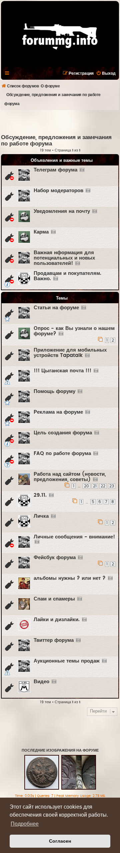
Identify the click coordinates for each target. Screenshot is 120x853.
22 (103, 486)
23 (111, 486)
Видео (41, 681)
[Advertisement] (60, 121)
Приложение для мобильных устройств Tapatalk (70, 353)
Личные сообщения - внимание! (74, 536)
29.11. (40, 495)
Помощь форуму (54, 391)
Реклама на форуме (58, 412)
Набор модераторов (58, 190)
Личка (41, 516)
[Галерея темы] (82, 170)
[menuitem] (106, 73)
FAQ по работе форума (62, 453)
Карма (41, 232)
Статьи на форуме (56, 307)
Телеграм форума (55, 169)
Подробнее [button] (25, 824)
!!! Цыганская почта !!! (62, 370)
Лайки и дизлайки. (57, 619)
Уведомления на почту (62, 211)
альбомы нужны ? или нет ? (70, 578)
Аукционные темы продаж (67, 661)
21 (95, 486)
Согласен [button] (60, 841)
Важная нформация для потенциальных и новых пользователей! (64, 258)
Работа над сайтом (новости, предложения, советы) (70, 477)
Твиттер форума (54, 640)
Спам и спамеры (54, 598)
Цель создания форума (63, 432)
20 (86, 486)
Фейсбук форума (55, 557)
